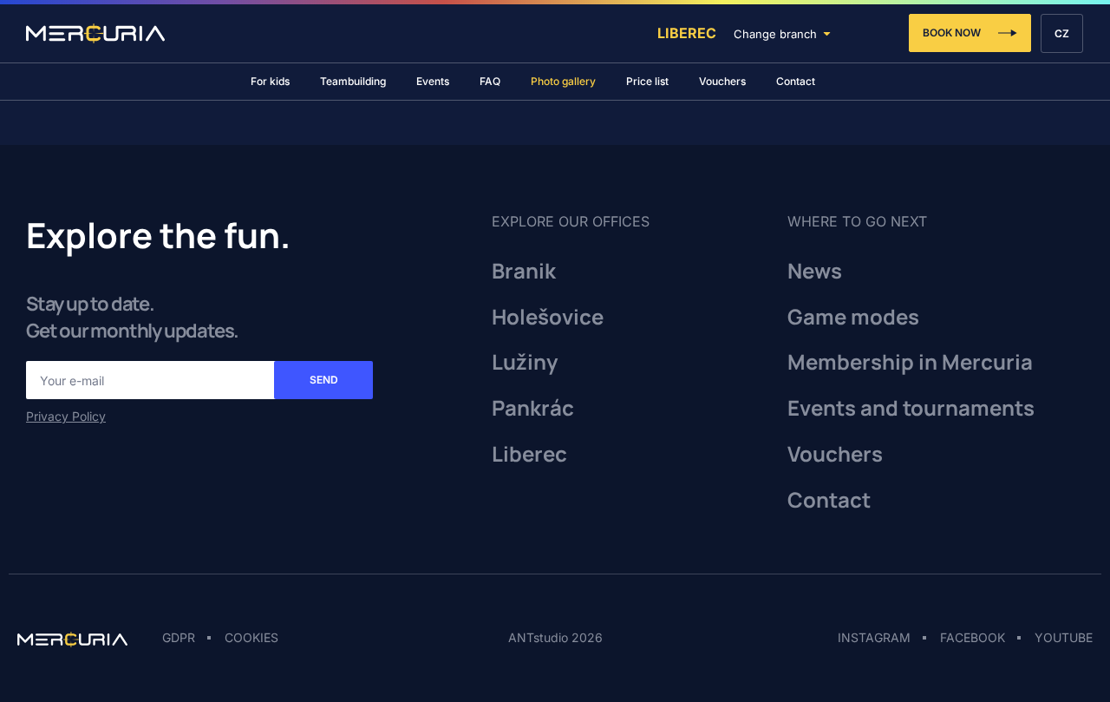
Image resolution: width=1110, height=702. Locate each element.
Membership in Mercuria (910, 362)
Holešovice (548, 317)
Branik (524, 271)
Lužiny (525, 362)
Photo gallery (563, 81)
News (814, 271)
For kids (270, 81)
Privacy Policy (66, 416)
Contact (795, 81)
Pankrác (533, 408)
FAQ (490, 81)
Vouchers (722, 81)
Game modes (853, 317)
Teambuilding (353, 81)
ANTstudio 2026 (555, 637)
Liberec (686, 33)
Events (432, 81)
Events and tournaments (911, 408)
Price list (647, 81)
